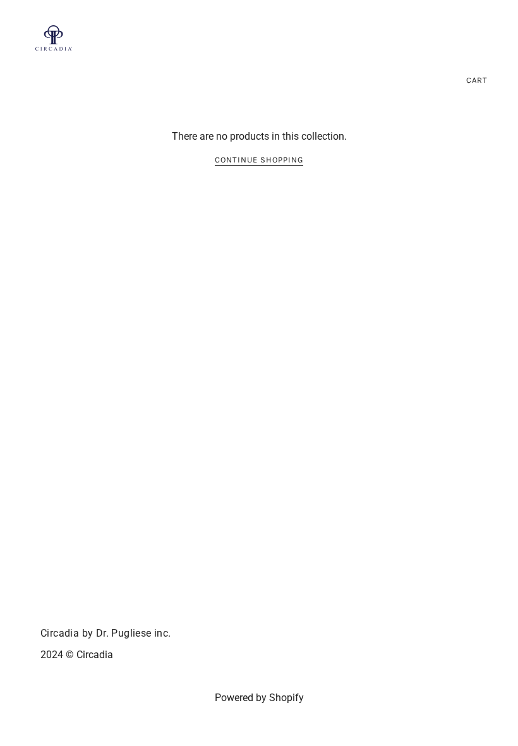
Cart (477, 80)
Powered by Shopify (259, 698)
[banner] (53, 37)
